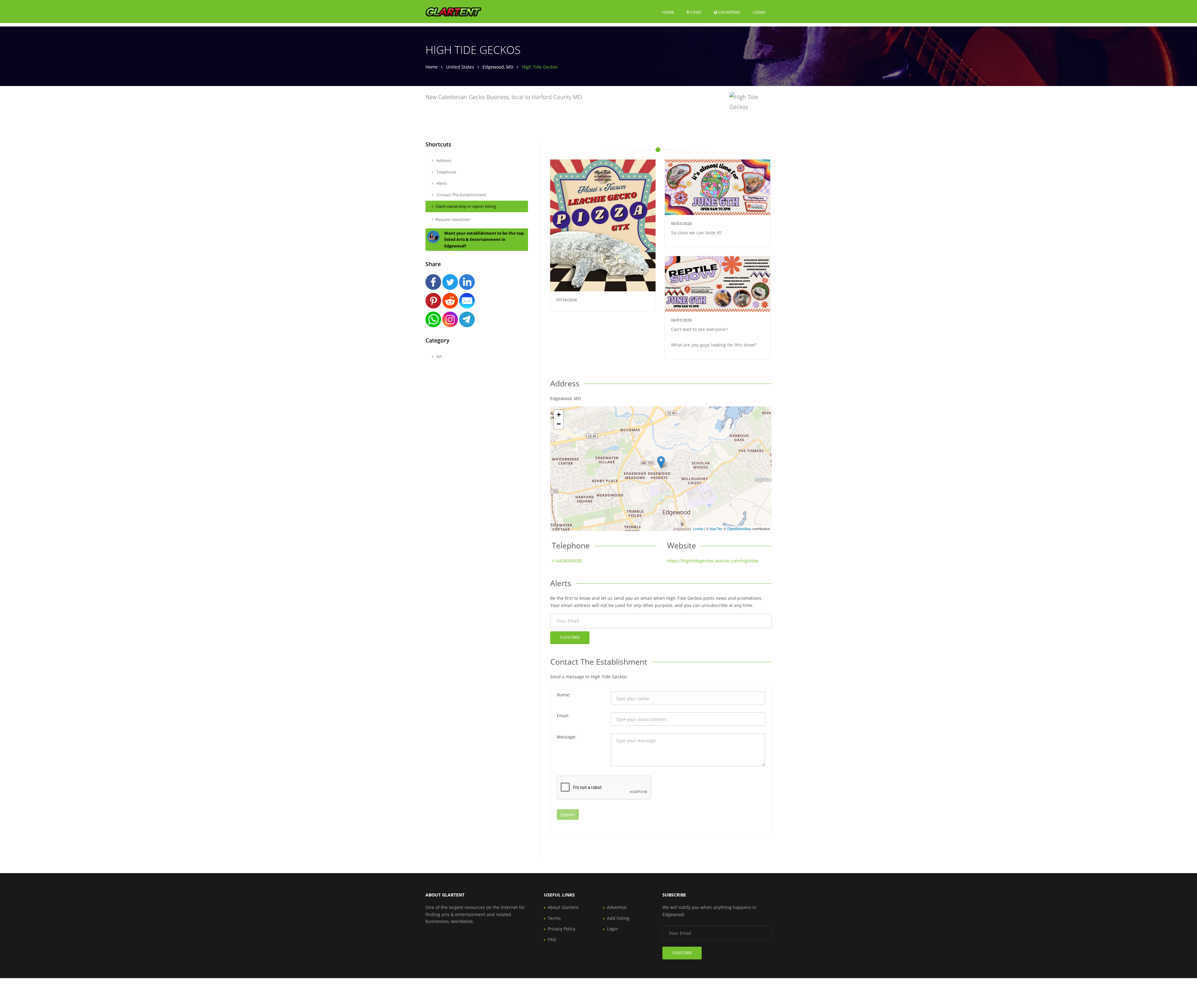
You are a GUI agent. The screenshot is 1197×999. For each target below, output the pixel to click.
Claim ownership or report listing (465, 206)
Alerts (441, 183)
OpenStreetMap (739, 528)
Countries (728, 12)
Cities (695, 12)
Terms (554, 918)
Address (443, 160)
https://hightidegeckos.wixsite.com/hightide (712, 561)
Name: (563, 695)
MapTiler (716, 528)
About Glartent (563, 907)
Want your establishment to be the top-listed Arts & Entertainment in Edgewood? (484, 239)
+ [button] (559, 414)
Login (759, 12)
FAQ (552, 939)
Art (438, 356)
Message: (566, 737)
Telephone (445, 172)
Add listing (618, 918)
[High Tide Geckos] (661, 462)
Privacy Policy (561, 929)
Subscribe (570, 637)
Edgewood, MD (498, 67)
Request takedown (452, 219)
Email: (563, 716)
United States (460, 67)
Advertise (617, 907)
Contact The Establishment (460, 195)
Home (668, 12)
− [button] (559, 424)
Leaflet (698, 528)
